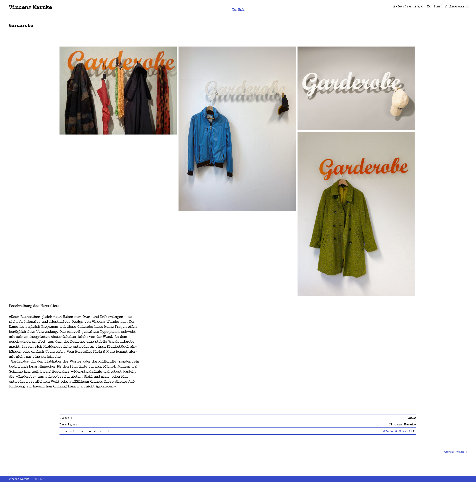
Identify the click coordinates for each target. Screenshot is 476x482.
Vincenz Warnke (30, 7)
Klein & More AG (397, 431)
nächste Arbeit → (455, 452)
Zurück (238, 9)
